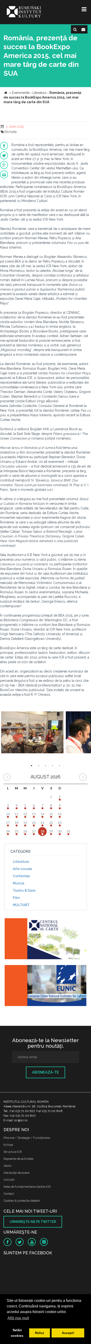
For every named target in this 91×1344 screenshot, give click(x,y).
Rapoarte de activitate (18, 1158)
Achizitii (9, 1179)
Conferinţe (21, 876)
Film (16, 898)
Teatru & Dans (24, 890)
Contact (9, 1193)
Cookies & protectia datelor (22, 1200)
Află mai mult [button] (18, 1318)
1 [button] (31, 765)
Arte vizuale (22, 869)
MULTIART (21, 905)
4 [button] (52, 765)
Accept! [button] (68, 1333)
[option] (32, 732)
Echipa (8, 1144)
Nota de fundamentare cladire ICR (27, 1186)
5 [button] (59, 765)
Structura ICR (13, 1151)
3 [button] (45, 765)
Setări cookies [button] (17, 1332)
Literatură (21, 861)
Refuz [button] (39, 1333)
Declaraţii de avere (16, 1172)
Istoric (8, 1165)
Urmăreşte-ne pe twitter (33, 1222)
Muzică (18, 883)
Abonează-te (45, 1072)
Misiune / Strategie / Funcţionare (27, 1137)
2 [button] (38, 765)
